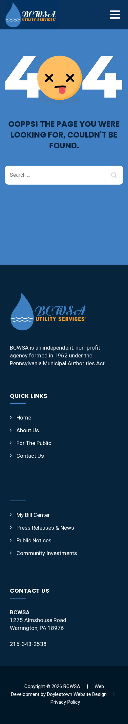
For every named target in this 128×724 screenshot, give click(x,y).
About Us (27, 430)
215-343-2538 (28, 644)
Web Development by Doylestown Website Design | (64, 694)
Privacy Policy (65, 702)
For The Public (33, 443)
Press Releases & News (45, 527)
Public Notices (34, 540)
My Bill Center (33, 515)
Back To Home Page (59, 208)
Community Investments (46, 553)
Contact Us (30, 455)
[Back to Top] (114, 713)
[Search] (115, 175)
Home (23, 417)
